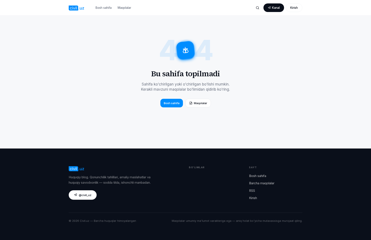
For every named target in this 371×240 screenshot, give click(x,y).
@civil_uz (85, 195)
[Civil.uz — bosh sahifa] (76, 7)
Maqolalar (124, 7)
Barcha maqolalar (261, 183)
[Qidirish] (257, 7)
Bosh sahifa (104, 7)
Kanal (276, 7)
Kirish (294, 7)
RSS (252, 191)
